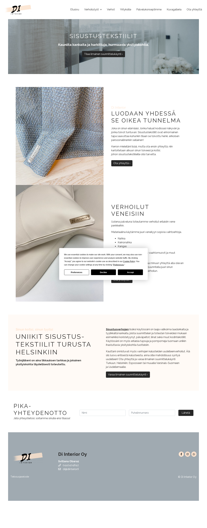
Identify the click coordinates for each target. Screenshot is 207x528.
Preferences (76, 272)
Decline (103, 272)
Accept (130, 272)
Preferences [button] (118, 265)
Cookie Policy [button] (129, 261)
